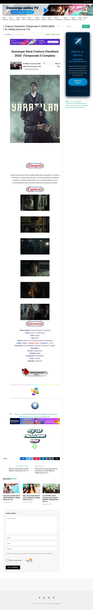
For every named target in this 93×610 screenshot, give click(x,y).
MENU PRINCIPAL (5, 18)
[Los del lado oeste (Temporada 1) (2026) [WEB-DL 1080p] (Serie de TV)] (51, 488)
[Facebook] (5, 44)
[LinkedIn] (5, 53)
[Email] (5, 62)
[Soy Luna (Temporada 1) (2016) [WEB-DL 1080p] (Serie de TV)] (12, 488)
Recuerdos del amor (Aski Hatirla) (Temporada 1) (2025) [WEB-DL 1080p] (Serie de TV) (46, 471)
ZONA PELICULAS (12, 18)
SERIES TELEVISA (43, 18)
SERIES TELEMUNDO (30, 18)
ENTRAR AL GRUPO (78, 82)
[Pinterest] (5, 58)
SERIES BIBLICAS (37, 18)
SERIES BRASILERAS (67, 18)
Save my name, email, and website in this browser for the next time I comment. (30, 553)
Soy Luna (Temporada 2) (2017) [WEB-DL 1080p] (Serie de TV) (31, 497)
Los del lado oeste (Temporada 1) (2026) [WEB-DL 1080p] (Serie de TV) (51, 498)
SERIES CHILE (80, 18)
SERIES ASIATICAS (50, 18)
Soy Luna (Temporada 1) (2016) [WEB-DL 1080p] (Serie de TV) (11, 497)
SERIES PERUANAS (74, 18)
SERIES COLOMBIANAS (58, 18)
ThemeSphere (57, 603)
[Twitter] (5, 49)
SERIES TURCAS (23, 18)
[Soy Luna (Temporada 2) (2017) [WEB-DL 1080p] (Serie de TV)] (31, 488)
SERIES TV (85, 18)
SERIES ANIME (18, 18)
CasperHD (8, 34)
